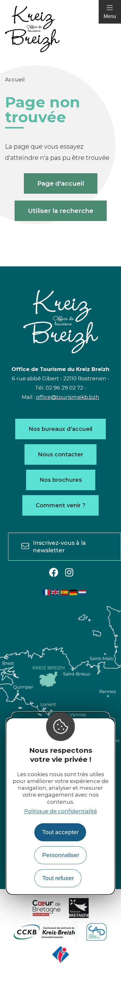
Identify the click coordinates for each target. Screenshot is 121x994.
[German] (73, 592)
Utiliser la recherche (60, 211)
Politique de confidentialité (60, 811)
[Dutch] (82, 592)
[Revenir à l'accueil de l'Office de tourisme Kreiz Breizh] (60, 29)
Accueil (15, 79)
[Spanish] (64, 592)
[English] (56, 592)
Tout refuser (58, 878)
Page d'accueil (60, 183)
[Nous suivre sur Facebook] (53, 573)
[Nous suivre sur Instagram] (69, 573)
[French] (47, 592)
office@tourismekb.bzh (67, 397)
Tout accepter (60, 832)
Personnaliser (60, 855)
